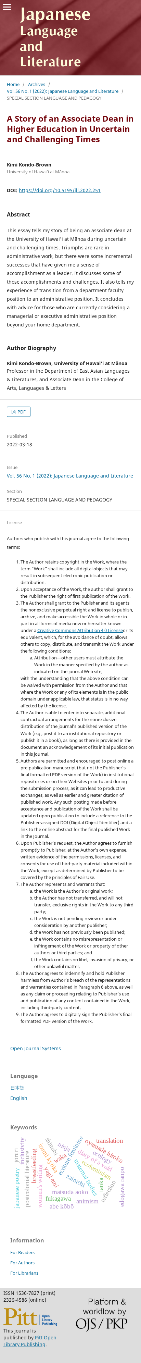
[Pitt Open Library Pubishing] (30, 1324)
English (18, 1098)
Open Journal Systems (35, 1048)
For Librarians (24, 1273)
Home (13, 84)
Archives (36, 84)
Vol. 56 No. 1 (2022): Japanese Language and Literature (62, 91)
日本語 (17, 1088)
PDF (21, 412)
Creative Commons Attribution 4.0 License (80, 630)
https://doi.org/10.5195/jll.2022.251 (60, 190)
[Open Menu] (7, 7)
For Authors (22, 1263)
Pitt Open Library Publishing (29, 1341)
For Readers (22, 1252)
